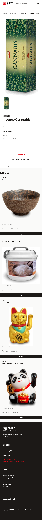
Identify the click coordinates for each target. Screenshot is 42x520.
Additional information (21, 159)
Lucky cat (6, 302)
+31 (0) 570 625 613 (9, 459)
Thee (4, 482)
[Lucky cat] (21, 326)
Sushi (4, 480)
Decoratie (6, 489)
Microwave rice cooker (11, 241)
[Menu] (38, 4)
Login (21, 234)
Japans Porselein (8, 476)
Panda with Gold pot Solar (12, 363)
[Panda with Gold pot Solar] (21, 387)
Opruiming (6, 491)
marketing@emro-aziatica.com (13, 462)
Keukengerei (7, 484)
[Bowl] (21, 204)
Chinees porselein (9, 478)
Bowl (4, 180)
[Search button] (33, 3)
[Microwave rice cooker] (21, 265)
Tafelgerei (6, 487)
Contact (5, 437)
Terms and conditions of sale (12, 435)
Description (21, 155)
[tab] (21, 155)
